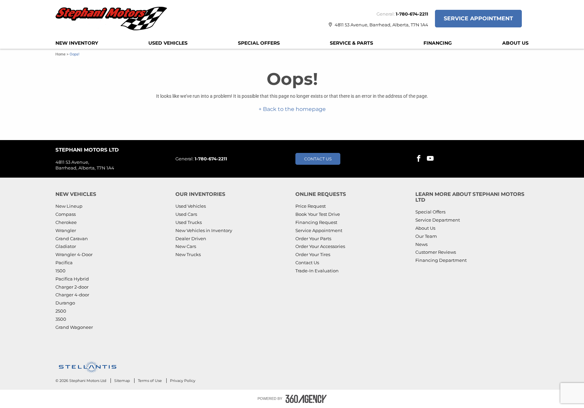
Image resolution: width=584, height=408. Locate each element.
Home (60, 54)
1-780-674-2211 (412, 14)
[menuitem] (76, 43)
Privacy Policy (182, 380)
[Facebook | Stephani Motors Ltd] (418, 159)
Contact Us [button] (318, 158)
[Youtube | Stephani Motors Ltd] (430, 159)
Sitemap (122, 380)
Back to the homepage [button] (294, 109)
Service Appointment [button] (478, 18)
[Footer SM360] (306, 399)
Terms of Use (150, 380)
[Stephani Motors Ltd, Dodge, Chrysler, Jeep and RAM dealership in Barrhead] (114, 18)
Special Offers (259, 43)
